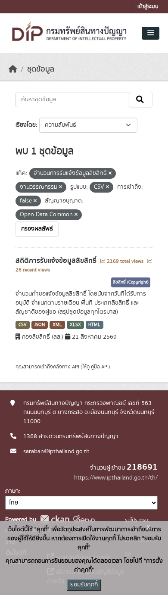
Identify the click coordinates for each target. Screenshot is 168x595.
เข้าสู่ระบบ (148, 7)
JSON (39, 324)
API (75, 367)
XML (57, 324)
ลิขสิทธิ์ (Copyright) (131, 282)
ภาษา (12, 491)
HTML (94, 324)
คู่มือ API (100, 367)
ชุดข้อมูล (40, 69)
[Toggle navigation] (150, 33)
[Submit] (140, 99)
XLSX (75, 324)
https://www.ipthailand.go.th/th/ (116, 478)
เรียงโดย (26, 125)
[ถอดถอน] (110, 173)
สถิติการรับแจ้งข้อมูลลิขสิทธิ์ (57, 260)
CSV (23, 324)
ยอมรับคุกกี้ (84, 584)
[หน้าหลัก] (13, 69)
